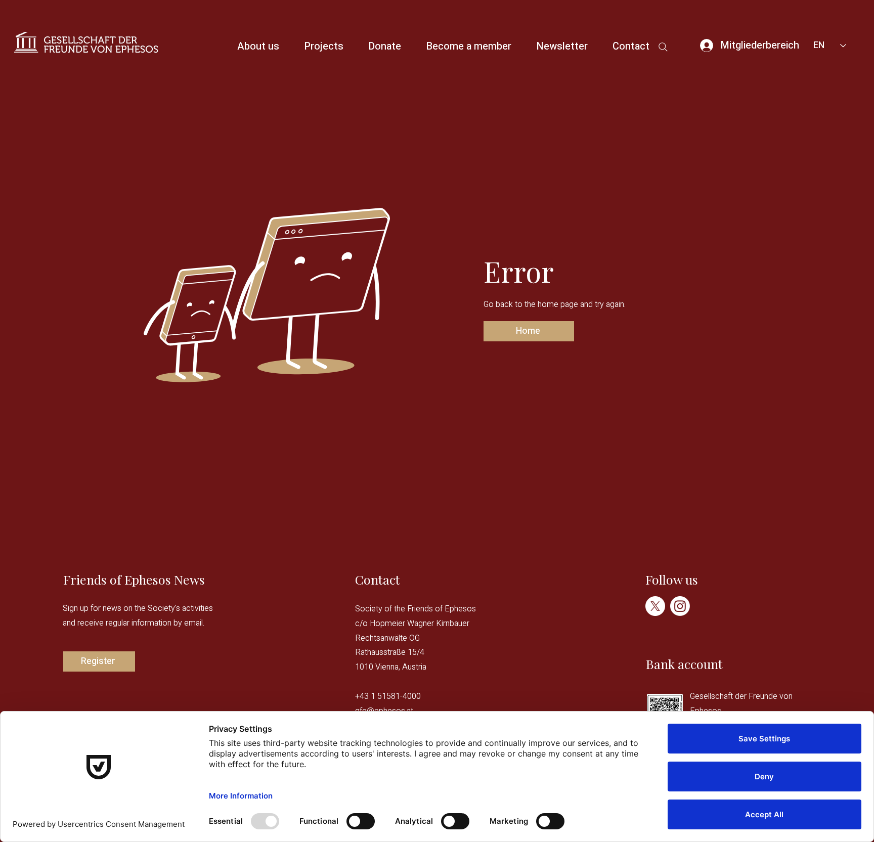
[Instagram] (680, 606)
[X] (655, 606)
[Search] (662, 47)
